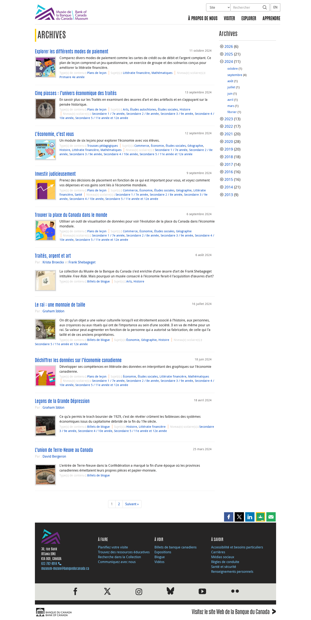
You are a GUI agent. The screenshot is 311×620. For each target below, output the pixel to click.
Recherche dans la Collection (119, 557)
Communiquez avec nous (117, 561)
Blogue (159, 557)
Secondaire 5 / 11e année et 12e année (101, 118)
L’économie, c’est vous (54, 134)
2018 (228, 156)
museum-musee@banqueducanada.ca (65, 568)
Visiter (229, 19)
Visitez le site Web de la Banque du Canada (234, 613)
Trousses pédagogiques (102, 146)
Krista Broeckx (53, 262)
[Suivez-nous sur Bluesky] (170, 592)
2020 (228, 141)
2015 (228, 179)
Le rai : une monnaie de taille (60, 305)
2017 (228, 164)
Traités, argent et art (53, 256)
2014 (228, 187)
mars (230, 106)
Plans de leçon (96, 73)
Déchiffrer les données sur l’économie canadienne (78, 360)
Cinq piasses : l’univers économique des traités (76, 93)
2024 (228, 61)
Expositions (162, 552)
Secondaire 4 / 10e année (121, 154)
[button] (228, 517)
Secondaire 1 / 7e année (108, 114)
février (232, 112)
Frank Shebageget (82, 262)
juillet (231, 87)
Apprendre (271, 19)
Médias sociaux (222, 557)
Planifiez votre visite (113, 547)
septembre (234, 75)
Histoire (185, 109)
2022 (228, 126)
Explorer (248, 19)
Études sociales (168, 109)
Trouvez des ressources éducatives (124, 552)
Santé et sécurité (223, 566)
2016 (228, 171)
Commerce (141, 146)
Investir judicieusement (55, 174)
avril (230, 100)
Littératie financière (136, 73)
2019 (228, 149)
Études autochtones (143, 109)
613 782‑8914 (49, 564)
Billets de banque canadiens (175, 547)
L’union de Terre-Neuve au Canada (64, 450)
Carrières (218, 552)
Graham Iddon (53, 311)
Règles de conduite (225, 561)
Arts (125, 109)
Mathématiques (161, 73)
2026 (228, 46)
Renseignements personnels (232, 571)
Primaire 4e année (72, 77)
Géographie (195, 146)
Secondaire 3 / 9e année (177, 114)
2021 (228, 133)
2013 (228, 194)
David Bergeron (54, 456)
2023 (228, 118)
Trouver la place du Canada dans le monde (71, 215)
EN (275, 7)
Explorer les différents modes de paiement (71, 52)
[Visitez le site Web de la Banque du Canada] (94, 612)
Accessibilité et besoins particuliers (237, 547)
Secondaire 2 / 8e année (142, 114)
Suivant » (132, 504)
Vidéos (159, 561)
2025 (228, 54)
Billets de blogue (98, 281)
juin (230, 93)
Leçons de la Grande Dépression (62, 401)
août (230, 81)
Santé (78, 194)
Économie (157, 146)
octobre (232, 68)
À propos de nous (202, 19)
